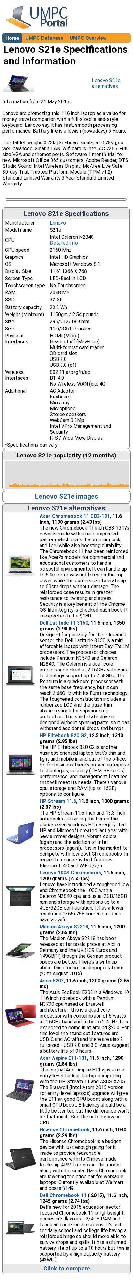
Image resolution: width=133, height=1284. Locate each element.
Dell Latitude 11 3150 (64, 623)
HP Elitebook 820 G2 (63, 735)
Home (12, 38)
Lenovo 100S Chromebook (70, 873)
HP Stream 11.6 (58, 801)
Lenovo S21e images (66, 496)
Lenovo (58, 223)
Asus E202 (52, 981)
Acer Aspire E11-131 (63, 1058)
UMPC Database (44, 38)
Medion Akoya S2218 (64, 927)
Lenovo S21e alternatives (106, 83)
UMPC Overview (88, 38)
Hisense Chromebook (65, 1130)
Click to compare (66, 1268)
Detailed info (64, 243)
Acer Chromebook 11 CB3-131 (75, 516)
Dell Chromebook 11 (63, 1195)
